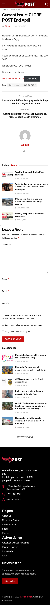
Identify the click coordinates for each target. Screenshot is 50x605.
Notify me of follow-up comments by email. (23, 325)
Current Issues (14, 10)
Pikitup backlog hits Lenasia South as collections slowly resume (28, 201)
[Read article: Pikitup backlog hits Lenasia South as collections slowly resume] (7, 202)
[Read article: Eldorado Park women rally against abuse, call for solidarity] (7, 370)
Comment (7, 244)
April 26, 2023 (20, 26)
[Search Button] (46, 4)
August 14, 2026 (23, 178)
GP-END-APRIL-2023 (13, 78)
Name (5, 279)
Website (5, 303)
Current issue (15, 85)
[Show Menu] (3, 4)
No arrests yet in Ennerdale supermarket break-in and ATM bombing (29, 421)
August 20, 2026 (23, 361)
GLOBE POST (30, 85)
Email (5, 291)
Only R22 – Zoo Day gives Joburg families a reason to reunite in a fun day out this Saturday (31, 406)
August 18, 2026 (23, 412)
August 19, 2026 (23, 385)
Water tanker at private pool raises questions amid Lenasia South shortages (31, 187)
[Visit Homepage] (25, 4)
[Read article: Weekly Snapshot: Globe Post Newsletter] (7, 175)
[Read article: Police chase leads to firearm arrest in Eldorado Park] (7, 394)
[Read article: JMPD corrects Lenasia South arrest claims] (7, 382)
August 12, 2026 (23, 208)
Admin (7, 26)
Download (32, 78)
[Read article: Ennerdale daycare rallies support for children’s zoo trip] (7, 358)
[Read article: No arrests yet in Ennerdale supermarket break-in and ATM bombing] (7, 421)
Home (4, 10)
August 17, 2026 (23, 427)
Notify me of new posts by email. (18, 331)
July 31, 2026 (22, 220)
